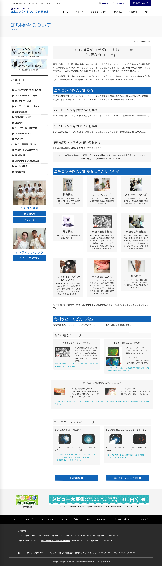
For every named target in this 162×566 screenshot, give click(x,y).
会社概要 (104, 3)
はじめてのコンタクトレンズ (28, 90)
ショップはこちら (30, 258)
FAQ (146, 11)
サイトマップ (121, 3)
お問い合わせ (142, 3)
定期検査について (23, 117)
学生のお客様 (21, 166)
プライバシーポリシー (122, 519)
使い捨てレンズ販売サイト (27, 149)
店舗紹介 (19, 122)
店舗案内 (133, 11)
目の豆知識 (20, 155)
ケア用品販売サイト (27, 144)
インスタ (30, 220)
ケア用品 (118, 11)
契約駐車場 (20, 171)
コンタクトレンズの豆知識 (27, 160)
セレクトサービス (23, 100)
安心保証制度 (21, 111)
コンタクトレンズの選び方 (27, 95)
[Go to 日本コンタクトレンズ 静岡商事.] (134, 42)
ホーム (65, 11)
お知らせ (79, 11)
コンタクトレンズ (98, 11)
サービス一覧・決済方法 (26, 128)
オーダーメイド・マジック (27, 106)
